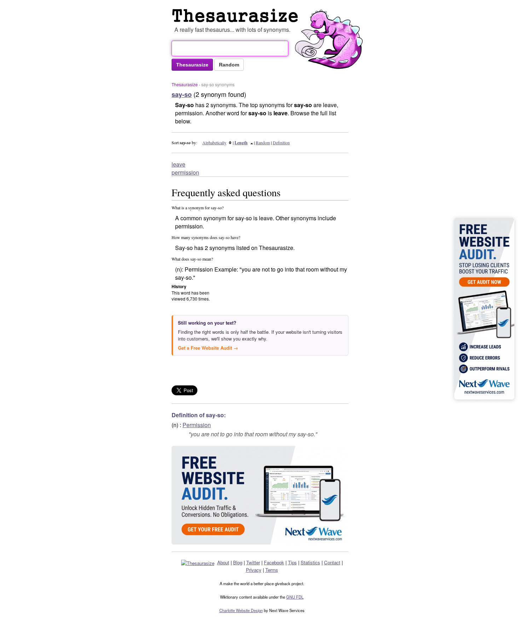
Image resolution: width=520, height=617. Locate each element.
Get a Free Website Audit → (208, 347)
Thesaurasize (185, 84)
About (223, 562)
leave (178, 164)
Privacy (253, 569)
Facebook (274, 562)
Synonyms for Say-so (237, 15)
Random (263, 142)
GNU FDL (295, 597)
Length (241, 143)
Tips (292, 562)
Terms (271, 569)
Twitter (253, 562)
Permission (197, 425)
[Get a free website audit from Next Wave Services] (260, 495)
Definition (281, 142)
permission (185, 172)
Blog (237, 562)
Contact (332, 562)
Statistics (310, 562)
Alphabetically (214, 142)
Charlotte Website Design (241, 610)
